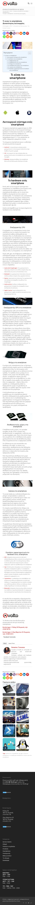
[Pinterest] (27, 33)
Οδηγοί (5, 844)
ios (11, 753)
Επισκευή (5, 849)
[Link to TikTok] (31, 903)
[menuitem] (27, 3)
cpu (19, 753)
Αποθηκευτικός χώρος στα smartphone (19, 65)
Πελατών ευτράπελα (9, 846)
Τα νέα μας (6, 858)
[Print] (20, 33)
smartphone (15, 753)
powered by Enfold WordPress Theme (11, 901)
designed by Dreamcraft (13, 899)
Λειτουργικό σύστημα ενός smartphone (17, 57)
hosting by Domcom (24, 899)
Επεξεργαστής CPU (14, 60)
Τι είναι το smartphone (10, 55)
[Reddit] (7, 36)
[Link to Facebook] (23, 903)
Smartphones (17, 26)
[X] (10, 33)
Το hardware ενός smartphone (14, 59)
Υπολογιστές (6, 853)
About (4, 643)
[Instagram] (7, 33)
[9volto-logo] (14, 3)
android (8, 753)
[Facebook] (4, 33)
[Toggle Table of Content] (29, 53)
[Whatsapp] (4, 36)
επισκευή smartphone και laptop (13, 9)
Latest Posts (11, 643)
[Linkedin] (24, 33)
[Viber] (14, 33)
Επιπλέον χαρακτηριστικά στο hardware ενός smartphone (19, 69)
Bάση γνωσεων (24, 26)
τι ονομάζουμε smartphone (16, 755)
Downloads (6, 860)
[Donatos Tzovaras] (7, 653)
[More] (10, 36)
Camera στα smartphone (16, 67)
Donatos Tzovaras (6, 28)
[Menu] (31, 3)
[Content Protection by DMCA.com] (7, 793)
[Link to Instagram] (26, 903)
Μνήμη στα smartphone (15, 64)
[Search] (27, 3)
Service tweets (7, 842)
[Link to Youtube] (28, 903)
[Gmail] (17, 33)
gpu (22, 753)
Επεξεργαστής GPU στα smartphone (18, 62)
